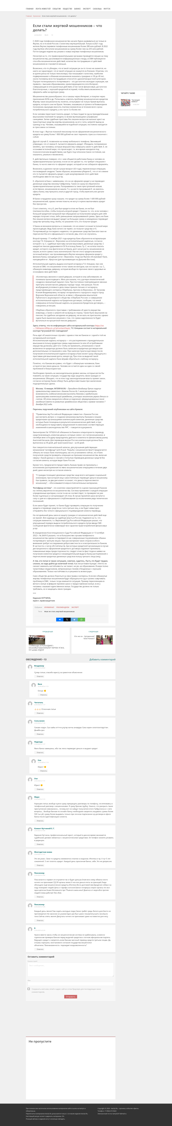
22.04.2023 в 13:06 (39, 830)
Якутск (107, 9)
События (57, 9)
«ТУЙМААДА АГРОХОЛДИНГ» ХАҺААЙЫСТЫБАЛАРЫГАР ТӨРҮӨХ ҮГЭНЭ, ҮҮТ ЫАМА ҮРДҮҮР (46, 648)
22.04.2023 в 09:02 (39, 668)
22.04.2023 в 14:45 (39, 907)
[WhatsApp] (81, 619)
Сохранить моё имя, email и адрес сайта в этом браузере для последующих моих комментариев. (66, 989)
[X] (67, 619)
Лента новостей (43, 9)
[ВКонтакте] (59, 619)
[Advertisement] (70, 1018)
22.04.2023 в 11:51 (43, 686)
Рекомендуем (62, 607)
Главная (29, 9)
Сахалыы (97, 9)
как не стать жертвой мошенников (59, 611)
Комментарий (32, 961)
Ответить (40, 676)
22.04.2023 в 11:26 (39, 723)
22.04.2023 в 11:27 (39, 744)
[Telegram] (74, 619)
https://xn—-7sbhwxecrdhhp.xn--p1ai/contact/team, (68, 327)
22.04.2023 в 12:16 (39, 799)
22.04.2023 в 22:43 (39, 930)
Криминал (49, 607)
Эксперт (87, 9)
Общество (67, 9)
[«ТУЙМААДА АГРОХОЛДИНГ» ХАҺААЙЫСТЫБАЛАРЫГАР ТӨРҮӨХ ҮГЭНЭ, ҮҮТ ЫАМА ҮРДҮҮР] (37, 640)
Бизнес (77, 9)
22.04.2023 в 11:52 (43, 762)
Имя (29, 980)
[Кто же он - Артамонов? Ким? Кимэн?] (104, 640)
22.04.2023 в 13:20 (39, 854)
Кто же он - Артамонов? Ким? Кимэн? (84, 637)
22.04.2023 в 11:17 (39, 704)
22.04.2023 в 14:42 (39, 875)
